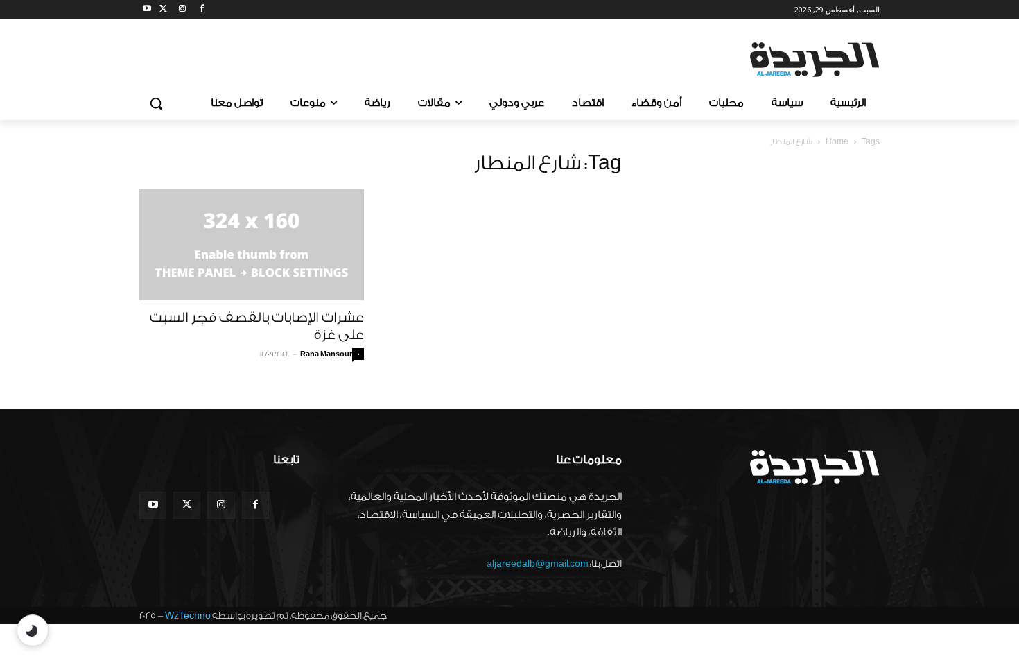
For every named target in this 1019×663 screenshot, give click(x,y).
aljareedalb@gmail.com (538, 563)
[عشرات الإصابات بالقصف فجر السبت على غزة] (251, 244)
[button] (156, 103)
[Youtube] (147, 10)
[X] (163, 10)
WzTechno (188, 615)
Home (837, 141)
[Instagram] (183, 10)
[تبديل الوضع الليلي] (33, 630)
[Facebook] (201, 10)
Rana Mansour (326, 354)
